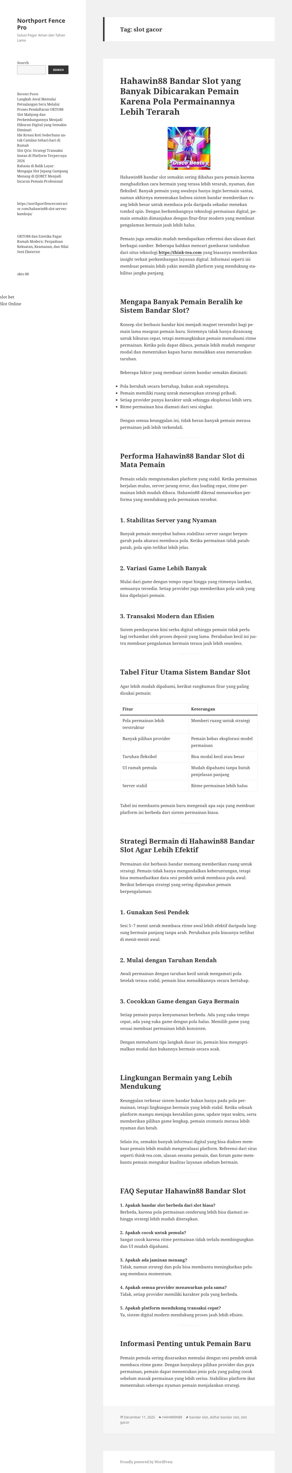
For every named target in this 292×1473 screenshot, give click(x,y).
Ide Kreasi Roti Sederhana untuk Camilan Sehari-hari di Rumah (41, 140)
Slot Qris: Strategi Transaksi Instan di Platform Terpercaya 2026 (42, 155)
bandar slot (198, 1417)
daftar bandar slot (224, 1417)
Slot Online (10, 304)
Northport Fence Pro (41, 23)
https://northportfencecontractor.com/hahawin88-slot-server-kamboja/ (42, 208)
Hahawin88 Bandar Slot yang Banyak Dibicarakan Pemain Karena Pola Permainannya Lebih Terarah (180, 96)
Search (23, 62)
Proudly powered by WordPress (146, 1462)
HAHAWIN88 (172, 1417)
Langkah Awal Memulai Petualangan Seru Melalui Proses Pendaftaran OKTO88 (40, 104)
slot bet (7, 297)
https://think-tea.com (180, 252)
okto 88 (23, 274)
